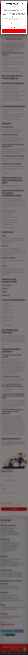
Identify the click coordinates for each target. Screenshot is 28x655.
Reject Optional (14, 27)
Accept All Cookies (14, 31)
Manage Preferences (14, 23)
